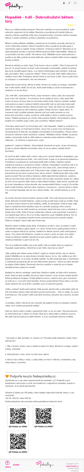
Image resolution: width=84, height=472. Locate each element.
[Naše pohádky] (16, 5)
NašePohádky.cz (72, 466)
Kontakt (16, 464)
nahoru (7, 467)
